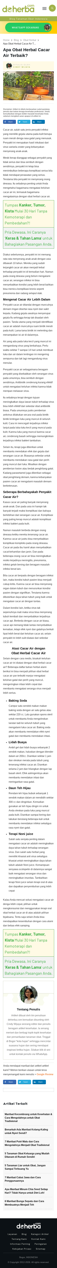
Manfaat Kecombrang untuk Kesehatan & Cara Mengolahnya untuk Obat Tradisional (28, 1117)
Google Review (45, 1074)
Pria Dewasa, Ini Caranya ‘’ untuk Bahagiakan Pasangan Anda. (28, 238)
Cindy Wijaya (21, 67)
